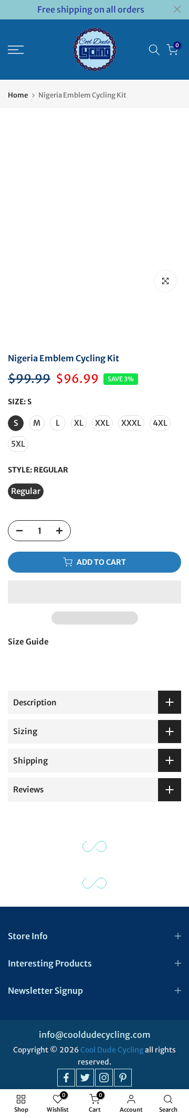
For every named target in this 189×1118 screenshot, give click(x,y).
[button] (94, 592)
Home (18, 95)
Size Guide (28, 642)
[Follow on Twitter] (85, 1078)
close (177, 9)
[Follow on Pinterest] (123, 1078)
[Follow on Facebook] (66, 1078)
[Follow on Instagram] (104, 1078)
